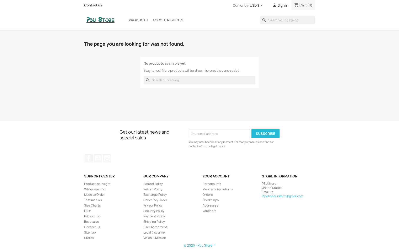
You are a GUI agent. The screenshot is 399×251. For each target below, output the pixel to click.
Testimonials (93, 200)
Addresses (210, 205)
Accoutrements (168, 20)
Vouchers (209, 211)
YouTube (98, 158)
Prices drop (92, 216)
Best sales (91, 222)
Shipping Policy (154, 222)
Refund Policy (153, 184)
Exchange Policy (155, 195)
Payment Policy (154, 216)
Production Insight (97, 184)
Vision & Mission (154, 238)
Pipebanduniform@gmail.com (282, 196)
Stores (89, 238)
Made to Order (94, 195)
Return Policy (152, 189)
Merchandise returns (218, 189)
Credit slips (211, 200)
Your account (216, 176)
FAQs (87, 211)
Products (138, 20)
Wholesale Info (94, 189)
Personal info (212, 184)
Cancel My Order (155, 200)
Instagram (107, 158)
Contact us (93, 5)
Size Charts (92, 205)
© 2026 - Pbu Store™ (199, 245)
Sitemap (90, 232)
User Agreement (155, 227)
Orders (208, 195)
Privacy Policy (153, 205)
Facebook (89, 158)
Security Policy (153, 211)
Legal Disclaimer (154, 232)
